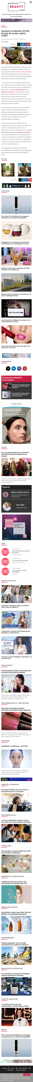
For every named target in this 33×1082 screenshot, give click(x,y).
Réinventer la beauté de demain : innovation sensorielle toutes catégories (16, 709)
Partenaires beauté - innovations (12, 378)
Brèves (3, 26)
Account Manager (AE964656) (20, 560)
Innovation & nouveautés (12, 968)
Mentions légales (21, 1070)
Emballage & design (9, 907)
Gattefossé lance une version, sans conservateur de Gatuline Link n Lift (14, 882)
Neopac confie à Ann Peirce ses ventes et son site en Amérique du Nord (16, 295)
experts (6, 487)
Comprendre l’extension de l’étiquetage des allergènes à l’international (15, 632)
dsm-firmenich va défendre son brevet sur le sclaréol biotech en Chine (15, 320)
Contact (12, 1068)
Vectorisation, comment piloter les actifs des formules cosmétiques (16, 852)
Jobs (3, 543)
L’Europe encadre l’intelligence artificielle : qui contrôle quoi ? (16, 657)
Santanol (18, 67)
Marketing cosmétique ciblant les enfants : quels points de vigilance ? (15, 606)
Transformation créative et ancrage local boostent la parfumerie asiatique (16, 671)
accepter (27, 1075)
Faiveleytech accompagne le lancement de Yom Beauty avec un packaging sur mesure (15, 243)
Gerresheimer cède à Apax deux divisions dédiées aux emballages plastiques (16, 913)
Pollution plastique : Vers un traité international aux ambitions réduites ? (15, 944)
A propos (4, 1068)
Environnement (7, 938)
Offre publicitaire (23, 1068)
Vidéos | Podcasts (8, 580)
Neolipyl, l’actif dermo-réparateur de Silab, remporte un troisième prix (15, 269)
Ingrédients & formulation (12, 876)
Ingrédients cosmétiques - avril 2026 (14, 746)
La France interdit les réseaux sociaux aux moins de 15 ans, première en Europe (16, 821)
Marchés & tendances (10, 784)
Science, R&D (6, 846)
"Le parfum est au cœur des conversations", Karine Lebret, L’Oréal (15, 1005)
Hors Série (5, 741)
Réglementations (8, 815)
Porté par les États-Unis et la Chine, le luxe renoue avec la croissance (14, 790)
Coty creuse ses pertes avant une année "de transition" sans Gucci (15, 346)
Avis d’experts (7, 665)
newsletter (10, 1070)
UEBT (23, 82)
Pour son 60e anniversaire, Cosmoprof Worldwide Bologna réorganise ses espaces (15, 454)
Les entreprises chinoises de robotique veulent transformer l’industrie (15, 974)
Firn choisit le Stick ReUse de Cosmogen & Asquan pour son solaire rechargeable (15, 217)
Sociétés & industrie (9, 999)
